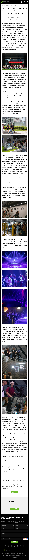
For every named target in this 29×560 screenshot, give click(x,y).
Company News (13, 5)
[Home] (5, 2)
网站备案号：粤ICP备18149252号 (18, 555)
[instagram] (11, 546)
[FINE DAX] (22, 550)
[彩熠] (7, 550)
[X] (16, 19)
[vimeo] (14, 546)
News (7, 5)
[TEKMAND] (16, 2)
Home (4, 5)
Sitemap (14, 557)
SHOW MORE (14, 508)
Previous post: (13, 481)
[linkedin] (18, 19)
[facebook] (14, 19)
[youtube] (17, 546)
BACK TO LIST (14, 492)
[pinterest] (20, 546)
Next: (14, 486)
